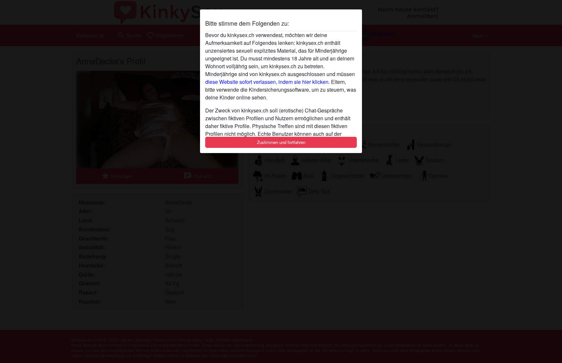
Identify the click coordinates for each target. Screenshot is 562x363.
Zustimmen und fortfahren (281, 142)
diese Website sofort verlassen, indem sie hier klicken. (267, 81)
